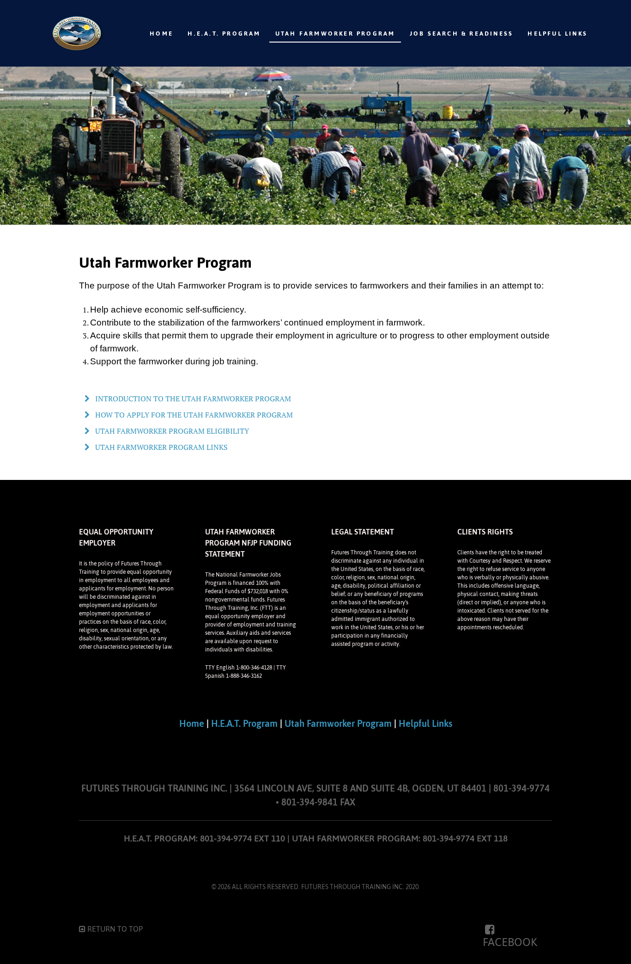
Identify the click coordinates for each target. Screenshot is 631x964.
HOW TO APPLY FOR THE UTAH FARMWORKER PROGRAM (193, 415)
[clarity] (76, 33)
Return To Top (114, 929)
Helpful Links (425, 723)
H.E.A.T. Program (244, 723)
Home (191, 723)
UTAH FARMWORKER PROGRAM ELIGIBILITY (171, 431)
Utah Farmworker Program (338, 723)
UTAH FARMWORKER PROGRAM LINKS (160, 447)
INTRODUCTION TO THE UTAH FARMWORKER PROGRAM (192, 398)
